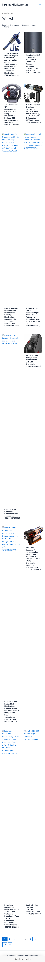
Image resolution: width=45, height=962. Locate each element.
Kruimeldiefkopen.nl (15, 4)
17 (30, 939)
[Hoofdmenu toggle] (40, 4)
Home (4, 13)
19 (5, 945)
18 (35, 939)
